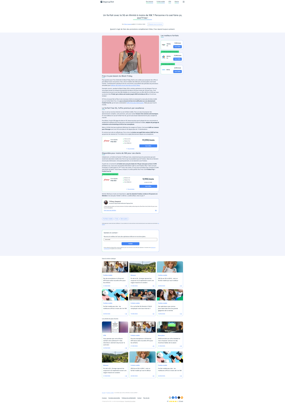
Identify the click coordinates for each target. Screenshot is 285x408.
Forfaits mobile (108, 219)
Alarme (177, 1)
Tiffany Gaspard (127, 24)
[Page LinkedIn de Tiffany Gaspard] (156, 210)
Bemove (122, 401)
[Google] (170, 397)
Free (116, 219)
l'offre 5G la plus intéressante (135, 103)
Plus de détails (131, 148)
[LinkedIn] (173, 397)
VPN (169, 1)
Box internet (149, 1)
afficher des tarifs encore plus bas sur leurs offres (125, 85)
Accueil (103, 392)
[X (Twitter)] (179, 397)
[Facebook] (176, 397)
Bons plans (124, 219)
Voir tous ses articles (110, 210)
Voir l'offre (177, 46)
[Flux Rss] (182, 397)
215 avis (181, 401)
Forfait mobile (161, 1)
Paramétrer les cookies (130, 401)
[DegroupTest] (107, 2)
